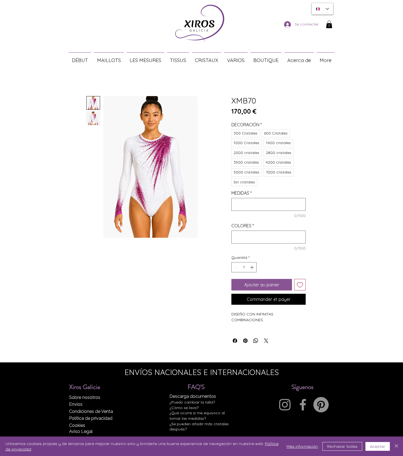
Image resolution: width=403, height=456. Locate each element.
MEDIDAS (241, 193)
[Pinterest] (321, 404)
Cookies (77, 425)
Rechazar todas (342, 446)
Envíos (76, 404)
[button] (329, 24)
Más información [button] (302, 446)
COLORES (242, 225)
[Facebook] (303, 404)
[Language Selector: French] (322, 9)
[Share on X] (266, 340)
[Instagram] (285, 404)
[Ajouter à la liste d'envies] (300, 284)
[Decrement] (235, 267)
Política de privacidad (90, 418)
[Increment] (252, 267)
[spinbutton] (244, 267)
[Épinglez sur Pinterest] (245, 340)
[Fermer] (396, 446)
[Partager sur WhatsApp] (255, 340)
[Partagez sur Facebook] (235, 340)
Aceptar (377, 446)
